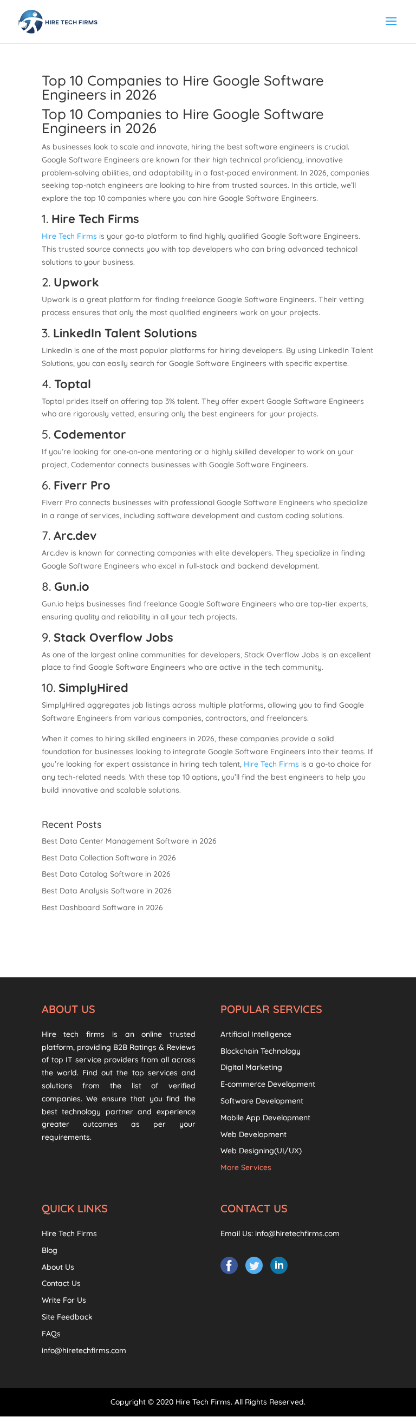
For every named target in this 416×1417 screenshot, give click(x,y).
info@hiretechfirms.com (84, 1350)
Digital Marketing (251, 1067)
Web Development (253, 1134)
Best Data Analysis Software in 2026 (107, 891)
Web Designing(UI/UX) (261, 1150)
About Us (58, 1267)
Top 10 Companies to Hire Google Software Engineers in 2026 (183, 87)
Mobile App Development (265, 1117)
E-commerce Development (267, 1084)
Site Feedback (67, 1317)
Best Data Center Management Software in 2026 (129, 841)
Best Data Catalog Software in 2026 (106, 874)
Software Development (261, 1101)
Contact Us (61, 1283)
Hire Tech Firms (69, 236)
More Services (245, 1167)
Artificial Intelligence (255, 1034)
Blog (49, 1250)
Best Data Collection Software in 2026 (109, 858)
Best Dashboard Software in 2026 (102, 907)
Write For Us (64, 1300)
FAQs (51, 1333)
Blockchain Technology (260, 1051)
